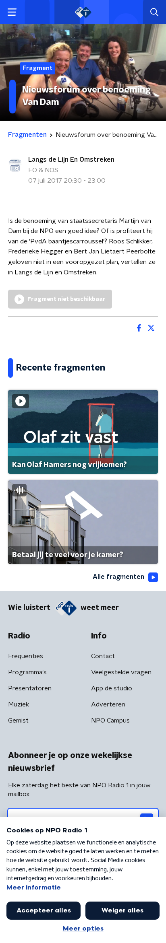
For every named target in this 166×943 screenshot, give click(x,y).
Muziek (18, 704)
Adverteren (108, 704)
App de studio (111, 688)
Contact (103, 656)
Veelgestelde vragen (121, 672)
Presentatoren (30, 688)
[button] (12, 12)
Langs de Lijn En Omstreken (71, 159)
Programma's (27, 672)
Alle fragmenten (118, 577)
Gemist (18, 720)
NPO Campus (110, 720)
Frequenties (25, 656)
